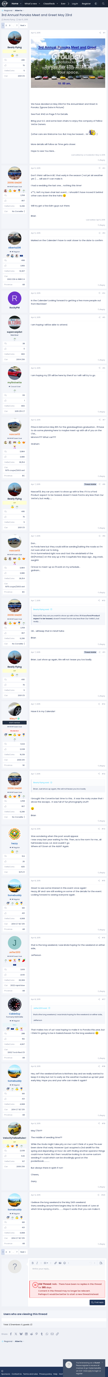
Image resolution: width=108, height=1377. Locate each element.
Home (15, 3)
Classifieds (49, 3)
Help (55, 1374)
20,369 (22, 980)
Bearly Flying (9, 19)
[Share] (100, 33)
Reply (102, 160)
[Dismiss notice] (102, 1362)
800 (23, 354)
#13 (103, 773)
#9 (103, 536)
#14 (103, 828)
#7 (104, 419)
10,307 (22, 271)
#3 (103, 233)
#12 (103, 704)
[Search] (103, 3)
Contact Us (17, 1374)
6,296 (22, 206)
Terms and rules (30, 1374)
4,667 (22, 1044)
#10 (103, 600)
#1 (104, 32)
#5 (103, 317)
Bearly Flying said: (41, 609)
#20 (103, 1195)
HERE (90, 1371)
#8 (103, 484)
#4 (103, 293)
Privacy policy (45, 1374)
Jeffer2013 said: (40, 1008)
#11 (103, 652)
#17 (103, 999)
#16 (103, 937)
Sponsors (5, 1374)
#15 (103, 880)
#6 (103, 368)
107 (23, 1161)
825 (23, 866)
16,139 (22, 754)
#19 (103, 1123)
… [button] (13, 25)
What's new (31, 3)
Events (64, 3)
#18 (103, 1066)
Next (22, 25)
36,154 (22, 462)
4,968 (22, 918)
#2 (103, 168)
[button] (21, 3)
